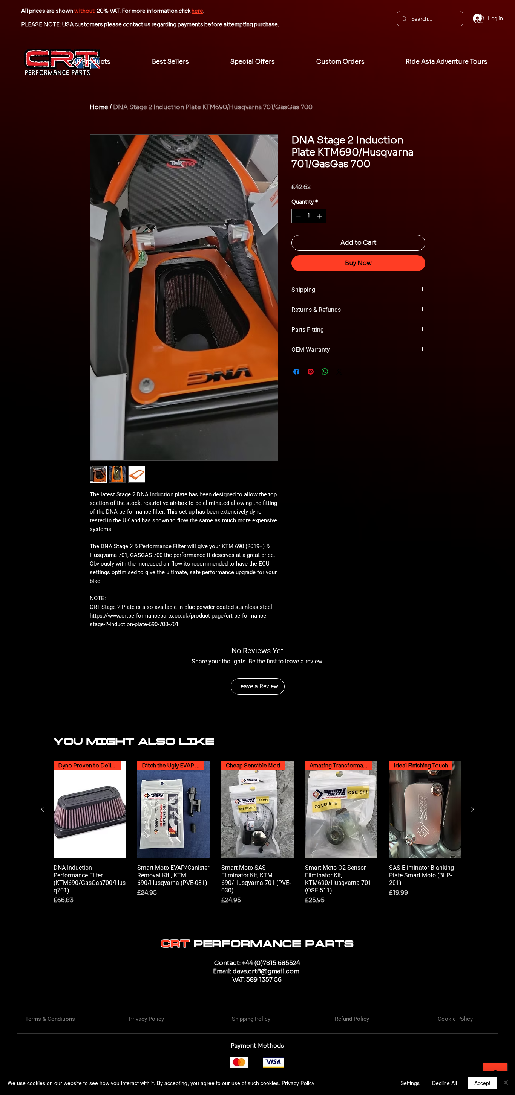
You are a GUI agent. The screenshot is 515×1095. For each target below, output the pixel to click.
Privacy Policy (298, 1083)
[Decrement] (297, 216)
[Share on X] (339, 371)
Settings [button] (410, 1083)
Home (99, 107)
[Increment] (320, 216)
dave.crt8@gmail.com (266, 971)
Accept (482, 1083)
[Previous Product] (42, 809)
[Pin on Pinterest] (310, 371)
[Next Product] (472, 809)
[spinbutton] (309, 216)
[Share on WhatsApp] (325, 371)
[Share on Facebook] (296, 371)
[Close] (505, 1083)
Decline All (444, 1083)
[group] (257, 837)
